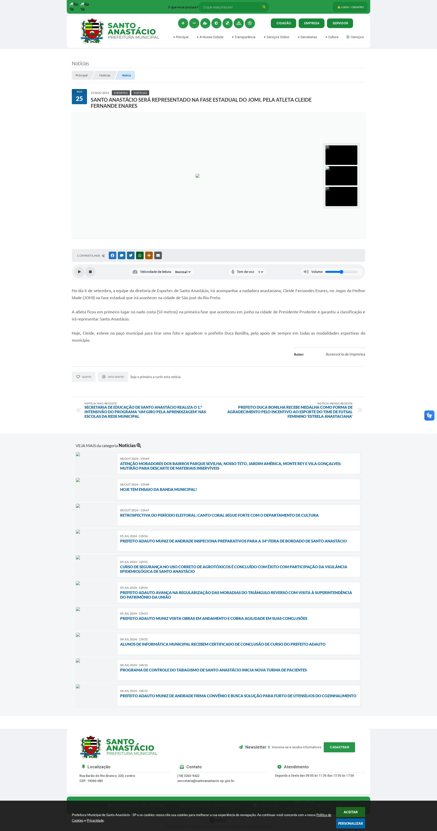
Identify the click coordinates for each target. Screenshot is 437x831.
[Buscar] (264, 7)
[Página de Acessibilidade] (250, 23)
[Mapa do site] (239, 23)
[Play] (79, 272)
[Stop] (90, 272)
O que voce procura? (183, 7)
